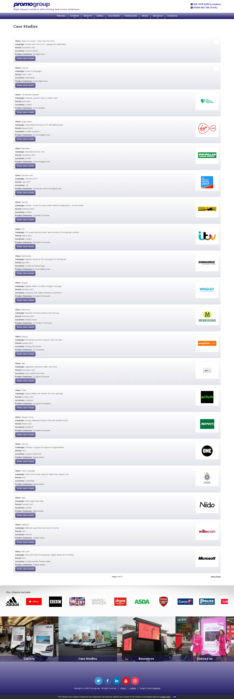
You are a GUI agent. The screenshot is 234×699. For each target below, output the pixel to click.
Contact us (172, 16)
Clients (145, 16)
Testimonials (130, 16)
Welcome (61, 16)
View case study (25, 58)
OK (174, 696)
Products (74, 17)
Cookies (133, 688)
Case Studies (114, 16)
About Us (87, 17)
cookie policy (165, 696)
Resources (158, 17)
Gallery (100, 16)
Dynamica (156, 688)
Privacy (123, 688)
